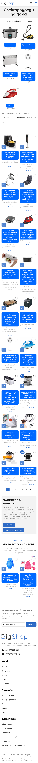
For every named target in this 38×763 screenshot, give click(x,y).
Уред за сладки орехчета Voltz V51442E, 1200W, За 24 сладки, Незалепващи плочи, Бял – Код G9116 (28, 196)
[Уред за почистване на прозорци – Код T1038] (10, 420)
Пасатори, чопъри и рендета (28, 165)
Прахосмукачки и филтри (10, 443)
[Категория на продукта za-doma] (28, 38)
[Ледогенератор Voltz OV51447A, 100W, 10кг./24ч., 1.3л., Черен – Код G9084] (28, 302)
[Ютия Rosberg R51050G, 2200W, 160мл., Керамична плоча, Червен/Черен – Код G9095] (28, 219)
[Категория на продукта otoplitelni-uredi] (10, 66)
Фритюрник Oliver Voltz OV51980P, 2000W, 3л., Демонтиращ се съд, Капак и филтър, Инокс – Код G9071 (10, 397)
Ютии (28, 242)
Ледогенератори (28, 324)
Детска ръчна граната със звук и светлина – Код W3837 (10, 578)
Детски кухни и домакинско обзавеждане (28, 592)
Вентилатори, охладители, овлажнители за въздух (10, 367)
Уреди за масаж (31, 444)
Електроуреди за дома (28, 168)
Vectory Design (26, 756)
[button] (4, 147)
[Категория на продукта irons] (10, 98)
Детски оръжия (10, 586)
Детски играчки (10, 584)
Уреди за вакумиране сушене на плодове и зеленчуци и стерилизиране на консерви (10, 286)
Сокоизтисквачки (10, 480)
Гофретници (27, 206)
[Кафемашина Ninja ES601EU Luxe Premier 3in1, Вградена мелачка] (28, 380)
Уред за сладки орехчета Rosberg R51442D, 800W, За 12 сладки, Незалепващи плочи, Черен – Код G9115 (10, 236)
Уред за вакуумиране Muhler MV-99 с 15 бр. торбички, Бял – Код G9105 (10, 274)
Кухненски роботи (12, 203)
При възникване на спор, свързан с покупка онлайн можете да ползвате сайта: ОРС (18, 759)
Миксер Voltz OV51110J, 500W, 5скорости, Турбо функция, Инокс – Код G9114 (10, 194)
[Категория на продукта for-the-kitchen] (10, 37)
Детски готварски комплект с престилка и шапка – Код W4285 (28, 580)
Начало (8, 21)
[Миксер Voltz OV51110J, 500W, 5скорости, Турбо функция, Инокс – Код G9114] (10, 179)
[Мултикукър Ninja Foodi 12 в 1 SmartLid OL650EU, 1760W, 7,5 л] (28, 457)
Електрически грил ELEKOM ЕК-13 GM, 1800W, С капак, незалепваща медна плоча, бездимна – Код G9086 (10, 319)
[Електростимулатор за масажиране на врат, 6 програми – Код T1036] (28, 420)
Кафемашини (24, 404)
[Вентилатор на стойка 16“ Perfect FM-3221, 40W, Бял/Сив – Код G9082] (10, 344)
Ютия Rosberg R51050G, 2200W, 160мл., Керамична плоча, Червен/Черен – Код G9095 (28, 234)
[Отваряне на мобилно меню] (31, 3)
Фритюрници (10, 409)
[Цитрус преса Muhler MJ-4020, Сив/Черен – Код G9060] (10, 457)
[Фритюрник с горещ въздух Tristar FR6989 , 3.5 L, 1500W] (10, 141)
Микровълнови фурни (28, 291)
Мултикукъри (24, 480)
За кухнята (8, 161)
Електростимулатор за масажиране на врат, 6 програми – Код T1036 (28, 435)
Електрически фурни (28, 288)
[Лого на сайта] (8, 3)
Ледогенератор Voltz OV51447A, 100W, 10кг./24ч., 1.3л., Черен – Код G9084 (28, 317)
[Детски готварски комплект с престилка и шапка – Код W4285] (28, 563)
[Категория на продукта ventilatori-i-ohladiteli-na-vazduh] (28, 68)
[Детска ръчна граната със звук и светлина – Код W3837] (10, 563)
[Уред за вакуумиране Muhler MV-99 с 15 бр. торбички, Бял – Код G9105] (10, 259)
